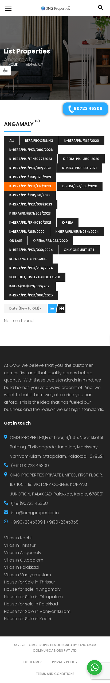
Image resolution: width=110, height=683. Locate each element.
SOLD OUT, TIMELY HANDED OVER (34, 277)
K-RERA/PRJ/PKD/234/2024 (31, 268)
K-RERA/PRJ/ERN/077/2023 (30, 159)
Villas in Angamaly (22, 553)
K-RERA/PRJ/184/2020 (81, 140)
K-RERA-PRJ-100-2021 (79, 168)
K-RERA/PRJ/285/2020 (27, 231)
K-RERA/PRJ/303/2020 (79, 186)
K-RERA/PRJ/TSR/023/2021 (30, 177)
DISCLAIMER (32, 662)
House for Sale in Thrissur (29, 582)
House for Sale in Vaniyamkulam (37, 611)
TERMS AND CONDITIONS (55, 673)
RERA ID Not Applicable (28, 259)
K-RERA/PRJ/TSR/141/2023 (29, 195)
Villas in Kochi (18, 538)
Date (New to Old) (24, 308)
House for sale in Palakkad (31, 604)
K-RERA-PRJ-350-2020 (81, 159)
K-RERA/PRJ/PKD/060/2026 (31, 149)
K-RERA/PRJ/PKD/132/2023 (30, 186)
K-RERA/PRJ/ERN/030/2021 (30, 222)
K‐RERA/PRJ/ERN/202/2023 (30, 213)
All (11, 140)
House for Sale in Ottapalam (33, 597)
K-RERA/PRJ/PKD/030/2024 (31, 249)
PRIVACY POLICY (64, 662)
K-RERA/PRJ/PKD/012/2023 (30, 168)
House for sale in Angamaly (32, 589)
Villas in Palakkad (21, 567)
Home (13, 64)
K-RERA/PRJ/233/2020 (50, 240)
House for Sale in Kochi (27, 619)
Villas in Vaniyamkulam (27, 575)
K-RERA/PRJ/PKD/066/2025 (31, 295)
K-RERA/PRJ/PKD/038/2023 (30, 204)
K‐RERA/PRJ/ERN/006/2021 (29, 286)
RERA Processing (39, 140)
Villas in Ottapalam (23, 560)
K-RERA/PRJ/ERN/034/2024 (77, 231)
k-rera (67, 222)
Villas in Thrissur (20, 545)
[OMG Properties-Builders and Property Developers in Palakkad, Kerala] (55, 8)
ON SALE (15, 240)
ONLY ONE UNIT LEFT (79, 249)
